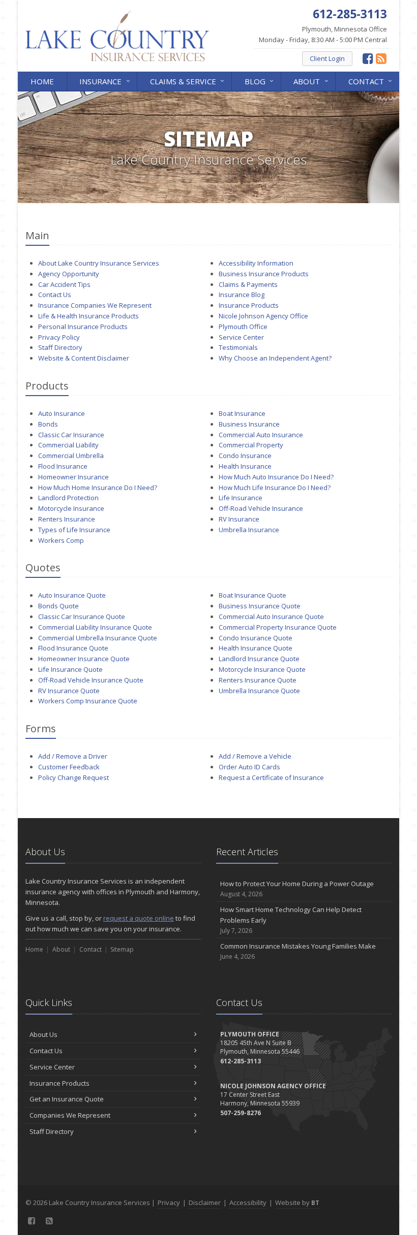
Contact (371, 80)
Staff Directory (60, 347)
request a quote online (138, 918)
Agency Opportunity (68, 273)
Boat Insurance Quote (252, 595)
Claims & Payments (248, 284)
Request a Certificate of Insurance (271, 777)
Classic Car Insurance (71, 434)
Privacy (169, 1202)
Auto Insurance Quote (72, 595)
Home (42, 81)
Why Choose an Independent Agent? (275, 358)
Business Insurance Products (264, 273)
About (312, 80)
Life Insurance (240, 497)
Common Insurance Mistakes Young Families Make (298, 951)
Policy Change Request (73, 777)
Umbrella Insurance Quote (259, 690)
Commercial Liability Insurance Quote (95, 627)
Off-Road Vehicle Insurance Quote (90, 680)
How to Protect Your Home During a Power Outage (297, 888)
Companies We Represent (69, 1115)
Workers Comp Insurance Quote (87, 700)
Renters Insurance (66, 519)
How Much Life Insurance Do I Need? (275, 487)
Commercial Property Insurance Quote (278, 627)
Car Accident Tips (64, 284)
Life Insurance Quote (70, 669)
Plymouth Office (243, 326)
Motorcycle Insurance (71, 508)
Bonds (48, 424)
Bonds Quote (58, 605)
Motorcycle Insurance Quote (262, 669)
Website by (297, 1202)
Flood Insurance (62, 466)
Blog (260, 80)
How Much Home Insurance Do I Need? (97, 487)
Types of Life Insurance (74, 529)
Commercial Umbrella (71, 455)
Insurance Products (249, 305)
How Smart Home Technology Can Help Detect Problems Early (291, 920)
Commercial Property (251, 444)
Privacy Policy (59, 337)
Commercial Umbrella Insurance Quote (97, 637)
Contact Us (54, 294)
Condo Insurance (245, 455)
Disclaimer (205, 1202)
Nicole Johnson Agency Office (263, 315)
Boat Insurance (242, 413)
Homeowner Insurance (73, 476)
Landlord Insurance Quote (259, 658)
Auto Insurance (61, 413)
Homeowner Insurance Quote (84, 658)
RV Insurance (239, 519)
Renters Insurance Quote (257, 680)
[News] (381, 58)
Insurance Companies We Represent (95, 305)
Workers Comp (61, 540)
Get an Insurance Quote (66, 1098)
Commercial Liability (68, 444)
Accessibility (247, 1202)
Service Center (241, 337)
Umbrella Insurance (249, 529)
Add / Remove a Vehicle (255, 756)
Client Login (327, 58)
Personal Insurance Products (83, 326)
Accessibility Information (256, 263)
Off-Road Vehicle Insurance (261, 508)
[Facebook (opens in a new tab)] (368, 58)
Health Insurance (245, 466)
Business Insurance (249, 424)
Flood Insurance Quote (73, 648)
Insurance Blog (241, 294)
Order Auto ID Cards (249, 766)
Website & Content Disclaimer (83, 358)
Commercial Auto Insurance (261, 434)
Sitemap (122, 949)
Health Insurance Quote (255, 648)
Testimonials (238, 347)
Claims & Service (188, 80)
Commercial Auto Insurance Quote (271, 616)
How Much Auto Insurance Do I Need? (276, 476)
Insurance (105, 80)
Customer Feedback (69, 766)
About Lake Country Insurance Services (98, 263)
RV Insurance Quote (69, 690)
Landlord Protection (68, 497)
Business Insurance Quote (260, 605)
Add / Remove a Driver (72, 756)
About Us (43, 1034)
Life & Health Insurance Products (88, 315)
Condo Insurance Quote (255, 637)
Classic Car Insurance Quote (81, 616)
